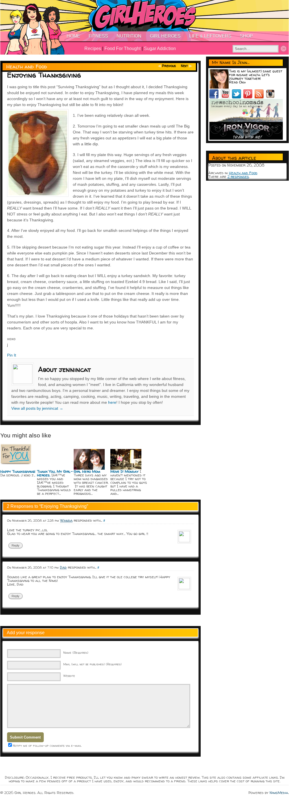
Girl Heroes (165, 36)
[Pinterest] (249, 97)
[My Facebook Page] (215, 97)
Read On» (237, 82)
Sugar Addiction (160, 48)
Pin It (11, 355)
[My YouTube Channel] (226, 97)
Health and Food (26, 66)
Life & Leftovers (210, 36)
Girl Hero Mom (87, 471)
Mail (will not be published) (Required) (92, 664)
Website (69, 675)
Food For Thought (122, 48)
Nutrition (129, 36)
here (112, 402)
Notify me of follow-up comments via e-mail (47, 745)
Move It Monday (124, 471)
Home (73, 36)
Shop (246, 36)
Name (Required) (75, 652)
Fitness (98, 36)
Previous (169, 65)
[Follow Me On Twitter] (237, 97)
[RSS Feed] (260, 97)
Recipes (92, 48)
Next (184, 65)
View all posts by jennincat (37, 408)
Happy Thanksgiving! (17, 471)
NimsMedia (279, 792)
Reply (15, 545)
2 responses (238, 176)
